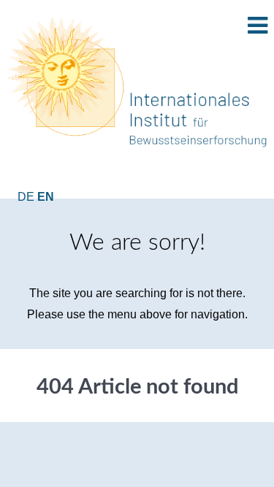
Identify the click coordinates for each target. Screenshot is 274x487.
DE (27, 197)
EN (45, 197)
